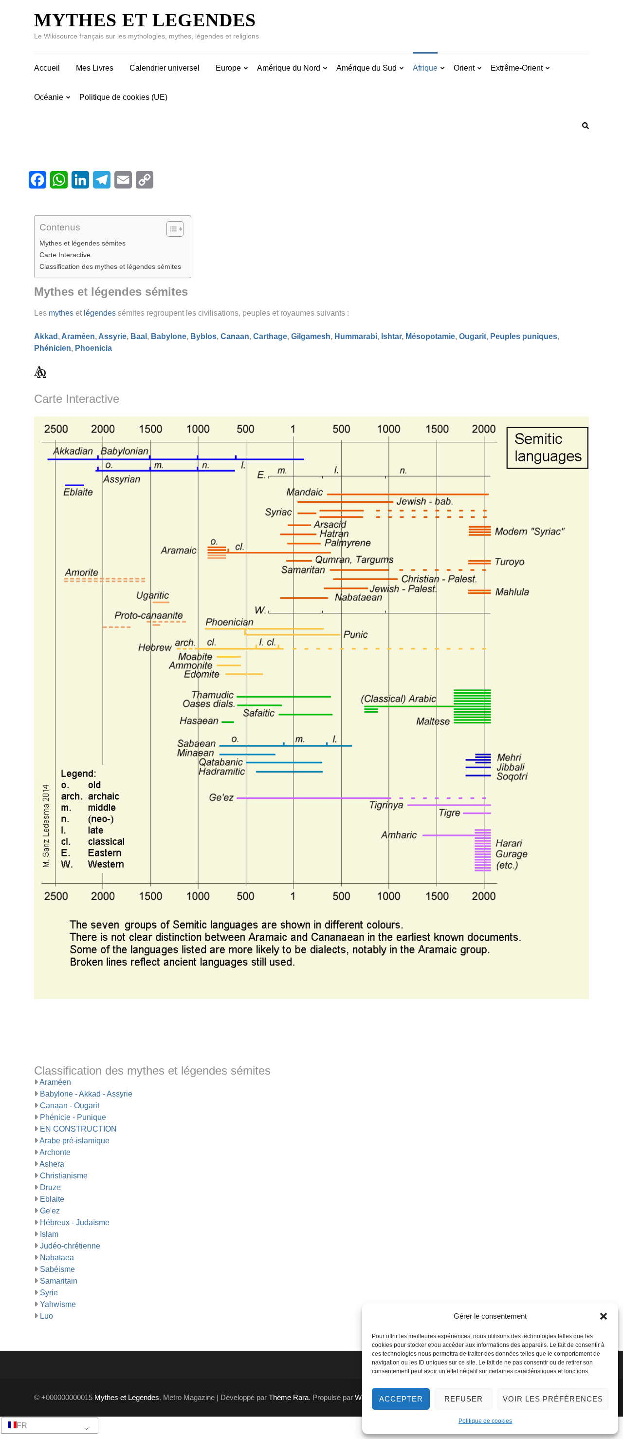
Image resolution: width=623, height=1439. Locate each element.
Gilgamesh (310, 336)
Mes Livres (94, 68)
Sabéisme (57, 1269)
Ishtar (391, 336)
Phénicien (52, 348)
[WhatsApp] (59, 180)
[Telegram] (101, 180)
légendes (100, 313)
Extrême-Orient (517, 68)
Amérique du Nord (288, 68)
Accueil (47, 68)
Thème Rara (289, 1397)
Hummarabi (355, 336)
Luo (46, 1316)
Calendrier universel (164, 68)
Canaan (234, 336)
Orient (464, 68)
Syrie (49, 1292)
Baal (138, 336)
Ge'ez (50, 1211)
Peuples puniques (523, 336)
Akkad (46, 336)
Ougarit (472, 336)
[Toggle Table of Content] (170, 229)
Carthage (270, 336)
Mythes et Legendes (145, 20)
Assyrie (112, 336)
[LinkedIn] (80, 180)
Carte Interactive (65, 255)
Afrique (425, 68)
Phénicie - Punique (73, 1117)
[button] (603, 1316)
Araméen (78, 336)
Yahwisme (58, 1304)
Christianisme (64, 1176)
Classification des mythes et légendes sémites (110, 266)
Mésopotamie (430, 336)
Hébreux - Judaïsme (75, 1222)
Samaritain (58, 1281)
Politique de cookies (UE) (123, 97)
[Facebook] (37, 180)
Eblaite (52, 1199)
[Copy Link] (144, 180)
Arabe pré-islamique (74, 1140)
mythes (61, 313)
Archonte (55, 1152)
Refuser (463, 1399)
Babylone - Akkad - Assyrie (86, 1094)
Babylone (168, 336)
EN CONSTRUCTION (78, 1129)
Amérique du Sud (366, 68)
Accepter (401, 1399)
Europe (228, 68)
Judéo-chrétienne (70, 1246)
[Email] (123, 180)
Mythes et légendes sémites (82, 243)
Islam (49, 1234)
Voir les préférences (553, 1399)
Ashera (51, 1164)
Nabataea (57, 1257)
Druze (50, 1187)
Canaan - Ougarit (69, 1105)
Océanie (48, 97)
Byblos (203, 336)
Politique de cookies (485, 1421)
